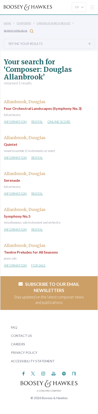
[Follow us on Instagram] (43, 373)
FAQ (14, 327)
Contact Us (21, 336)
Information (15, 122)
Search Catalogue (15, 30)
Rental (37, 122)
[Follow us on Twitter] (33, 373)
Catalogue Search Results (53, 23)
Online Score (58, 122)
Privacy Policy (24, 352)
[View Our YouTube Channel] (54, 373)
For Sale (38, 265)
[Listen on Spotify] (64, 373)
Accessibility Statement (32, 361)
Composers (24, 23)
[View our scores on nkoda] (74, 373)
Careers (18, 344)
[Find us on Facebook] (23, 373)
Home (7, 23)
